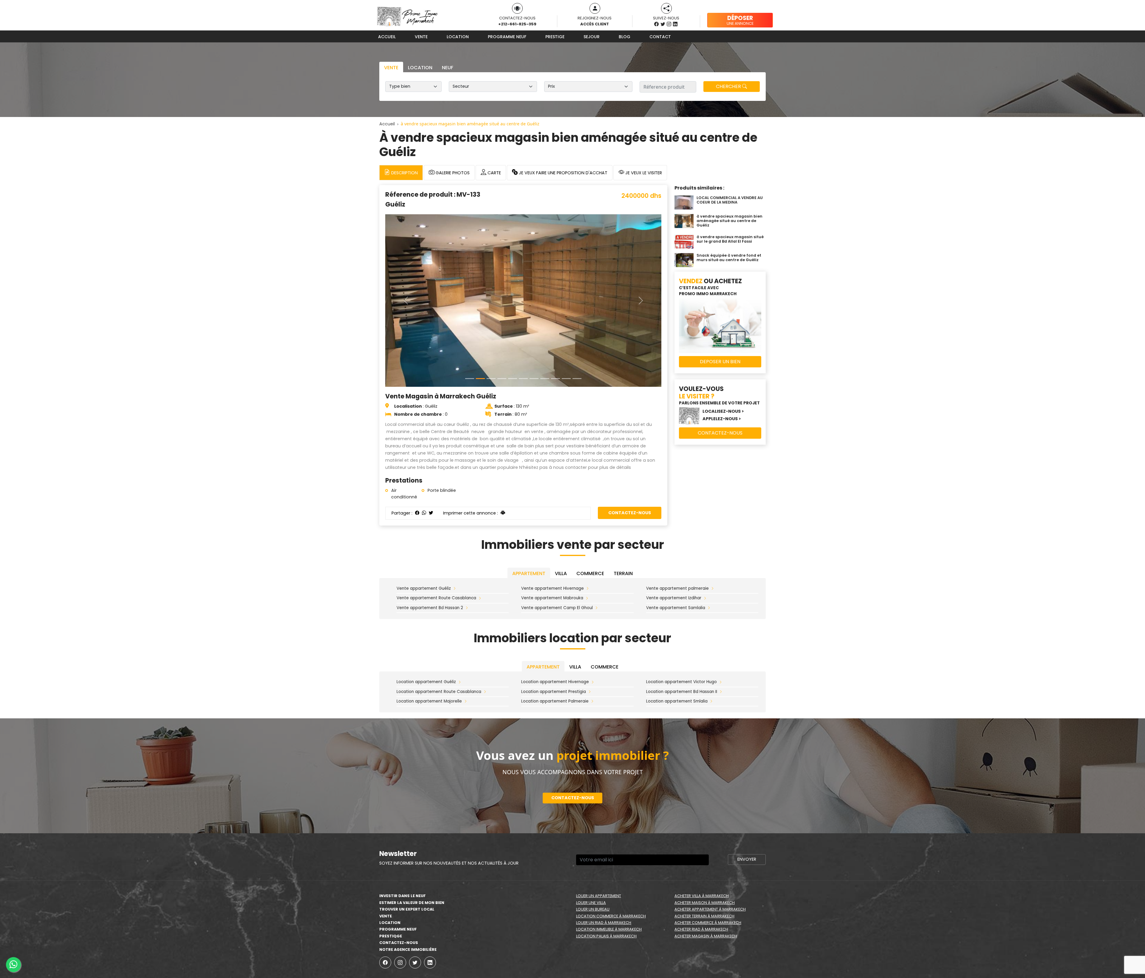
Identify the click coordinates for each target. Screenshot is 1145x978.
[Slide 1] (480, 206)
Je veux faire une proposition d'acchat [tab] (562, 173)
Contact (660, 37)
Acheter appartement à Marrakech (710, 831)
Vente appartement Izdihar (673, 520)
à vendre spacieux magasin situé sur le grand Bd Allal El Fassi (730, 239)
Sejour (592, 37)
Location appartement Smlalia (677, 623)
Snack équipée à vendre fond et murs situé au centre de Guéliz (729, 257)
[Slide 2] (491, 206)
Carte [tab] (493, 173)
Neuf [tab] (447, 67)
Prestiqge (390, 857)
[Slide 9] (566, 206)
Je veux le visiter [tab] (643, 173)
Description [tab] (404, 173)
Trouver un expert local (406, 831)
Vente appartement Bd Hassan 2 (430, 529)
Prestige (554, 37)
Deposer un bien (720, 361)
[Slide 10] (576, 206)
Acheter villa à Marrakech (701, 817)
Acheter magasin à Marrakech (705, 857)
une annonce (740, 20)
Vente (421, 37)
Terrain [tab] (623, 495)
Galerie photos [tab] (452, 173)
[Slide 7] (544, 206)
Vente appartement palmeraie (677, 510)
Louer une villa (591, 824)
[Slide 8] (555, 206)
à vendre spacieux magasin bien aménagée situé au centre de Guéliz (729, 221)
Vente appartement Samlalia (675, 529)
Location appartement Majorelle (429, 623)
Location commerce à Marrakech (611, 837)
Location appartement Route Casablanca (439, 613)
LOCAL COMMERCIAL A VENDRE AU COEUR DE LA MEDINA (730, 200)
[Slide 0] (469, 206)
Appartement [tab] (528, 495)
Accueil (387, 37)
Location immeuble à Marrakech (609, 851)
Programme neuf (507, 37)
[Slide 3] (501, 206)
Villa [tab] (561, 495)
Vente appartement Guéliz (424, 510)
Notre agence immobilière (408, 871)
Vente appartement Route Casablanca (436, 520)
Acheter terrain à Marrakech (704, 837)
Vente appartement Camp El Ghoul (557, 529)
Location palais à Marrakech (606, 857)
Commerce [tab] (590, 495)
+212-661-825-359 (517, 24)
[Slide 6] (534, 206)
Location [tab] (420, 67)
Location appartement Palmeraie (555, 623)
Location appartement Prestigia (553, 613)
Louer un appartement (598, 817)
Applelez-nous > (722, 419)
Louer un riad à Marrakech (603, 844)
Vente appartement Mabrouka (552, 520)
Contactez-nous (629, 340)
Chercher (729, 86)
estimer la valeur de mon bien (411, 824)
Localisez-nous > (723, 411)
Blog (624, 37)
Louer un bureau (592, 831)
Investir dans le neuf (402, 817)
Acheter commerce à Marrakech (707, 844)
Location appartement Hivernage (555, 604)
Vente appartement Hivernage (552, 510)
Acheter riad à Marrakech (701, 851)
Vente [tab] (391, 67)
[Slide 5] (523, 206)
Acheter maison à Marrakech (704, 824)
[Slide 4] (512, 206)
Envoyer (746, 781)
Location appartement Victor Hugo (681, 604)
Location (458, 37)
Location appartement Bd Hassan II (681, 613)
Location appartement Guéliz (426, 604)
